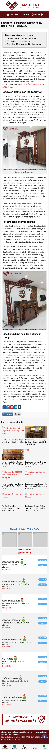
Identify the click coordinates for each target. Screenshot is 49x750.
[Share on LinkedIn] (15, 407)
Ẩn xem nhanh (28, 35)
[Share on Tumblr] (19, 407)
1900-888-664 (24, 552)
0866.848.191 (6, 588)
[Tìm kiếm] (25, 14)
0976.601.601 (6, 627)
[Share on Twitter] (8, 407)
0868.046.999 (6, 685)
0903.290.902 (6, 608)
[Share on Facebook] (4, 407)
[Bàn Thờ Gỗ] (24, 5)
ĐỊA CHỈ (37, 14)
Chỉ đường (42, 560)
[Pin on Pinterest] (12, 407)
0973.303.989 (6, 569)
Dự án (17, 414)
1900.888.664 (6, 666)
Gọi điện (42, 565)
